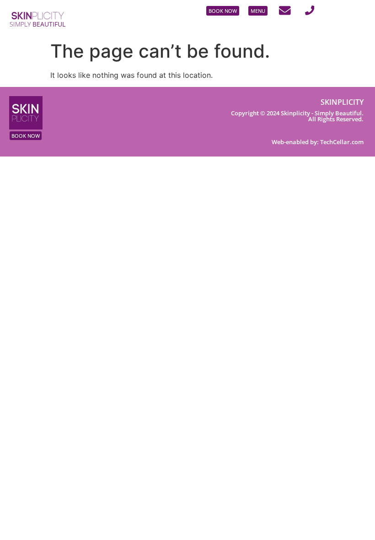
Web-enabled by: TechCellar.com (318, 142)
